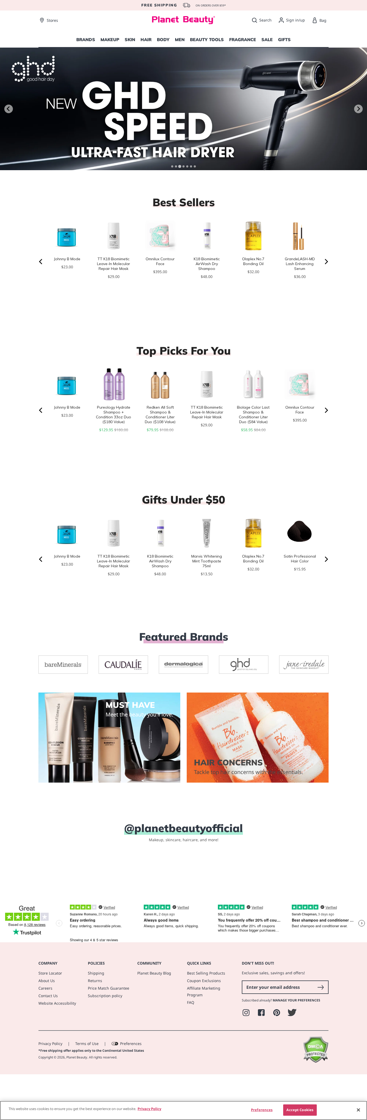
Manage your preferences (296, 1042)
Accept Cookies (299, 1109)
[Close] (358, 1110)
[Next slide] (358, 109)
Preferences (131, 1086)
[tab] (172, 166)
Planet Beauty (76, 1099)
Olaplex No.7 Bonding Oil (253, 261)
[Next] (326, 261)
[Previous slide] (8, 109)
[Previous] (41, 261)
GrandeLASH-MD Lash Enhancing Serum (300, 263)
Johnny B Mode (67, 258)
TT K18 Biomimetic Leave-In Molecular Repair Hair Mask (113, 263)
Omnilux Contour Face (160, 261)
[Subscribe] (320, 1030)
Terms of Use (87, 1086)
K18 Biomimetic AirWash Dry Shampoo (207, 263)
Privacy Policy (50, 1086)
